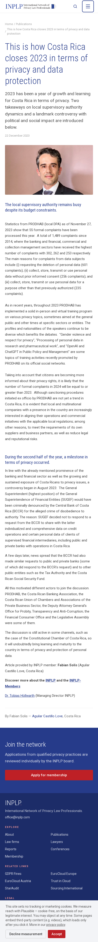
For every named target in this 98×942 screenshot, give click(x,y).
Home (9, 24)
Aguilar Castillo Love (47, 716)
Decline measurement (25, 934)
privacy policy (55, 925)
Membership (14, 856)
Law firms (12, 842)
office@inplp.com (17, 817)
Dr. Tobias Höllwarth (20, 696)
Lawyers (57, 842)
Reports (10, 849)
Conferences (60, 849)
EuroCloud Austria (18, 881)
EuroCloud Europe (64, 874)
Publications (24, 24)
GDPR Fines (13, 874)
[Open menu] (88, 6)
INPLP (51, 680)
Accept (57, 934)
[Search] (75, 6)
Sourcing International (67, 888)
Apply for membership (49, 775)
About (9, 834)
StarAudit (12, 888)
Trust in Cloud (60, 881)
